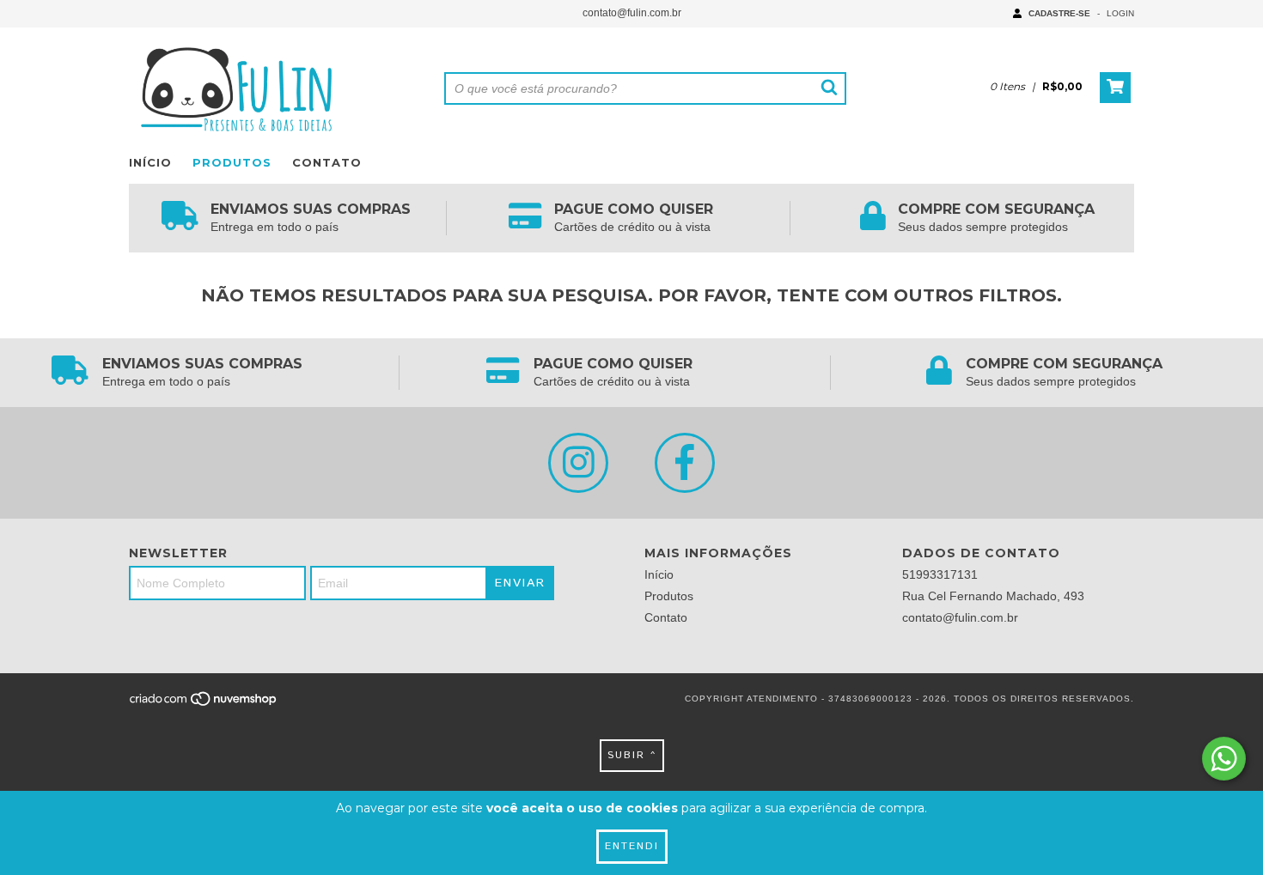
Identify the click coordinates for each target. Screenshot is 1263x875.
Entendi (632, 846)
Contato (327, 162)
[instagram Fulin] (578, 463)
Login (1120, 13)
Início (150, 162)
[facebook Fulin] (685, 463)
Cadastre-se (1059, 13)
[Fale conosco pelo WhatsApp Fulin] (1224, 759)
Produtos (232, 162)
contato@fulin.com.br (632, 13)
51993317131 (940, 574)
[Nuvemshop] (204, 704)
